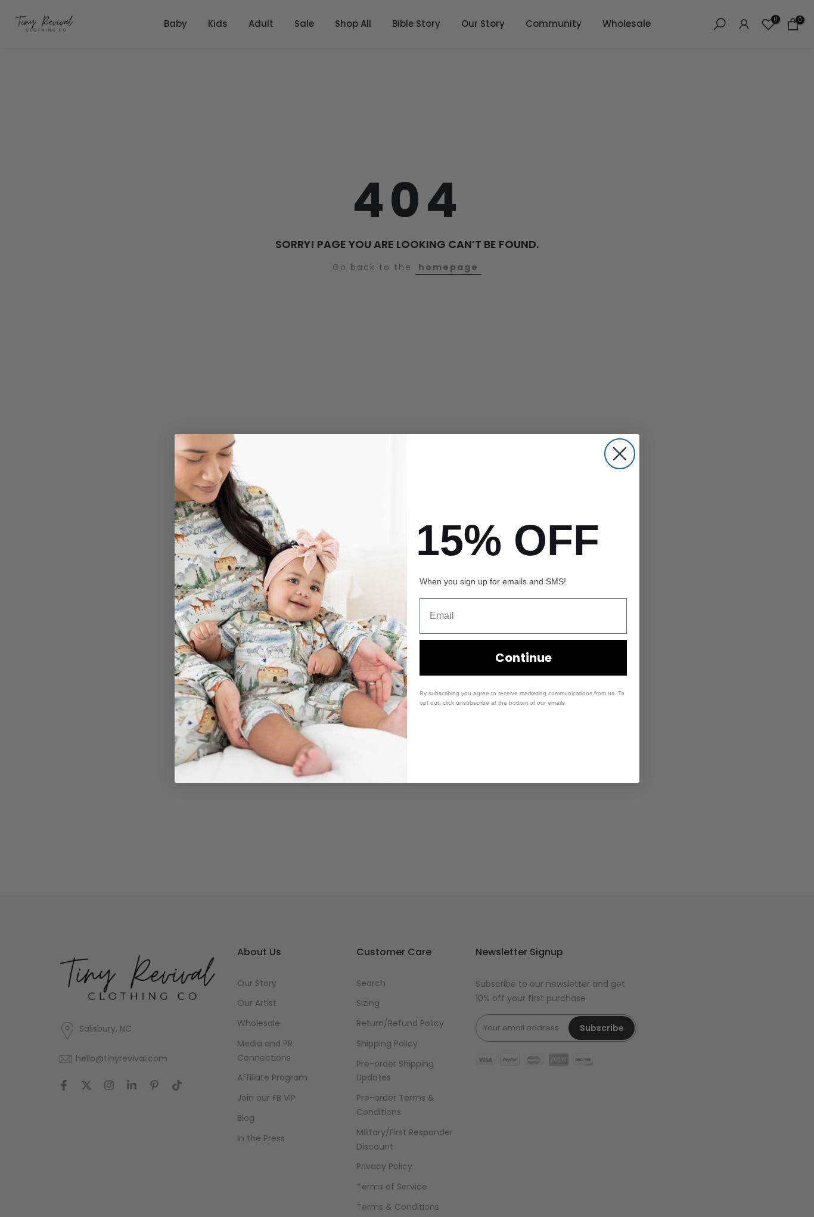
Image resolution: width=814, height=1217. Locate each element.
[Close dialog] (620, 454)
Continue (523, 657)
